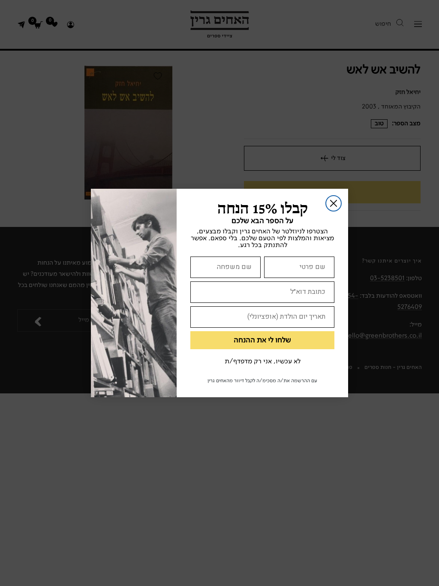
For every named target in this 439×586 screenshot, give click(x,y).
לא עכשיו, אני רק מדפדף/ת (263, 361)
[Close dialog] (333, 203)
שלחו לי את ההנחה (262, 340)
